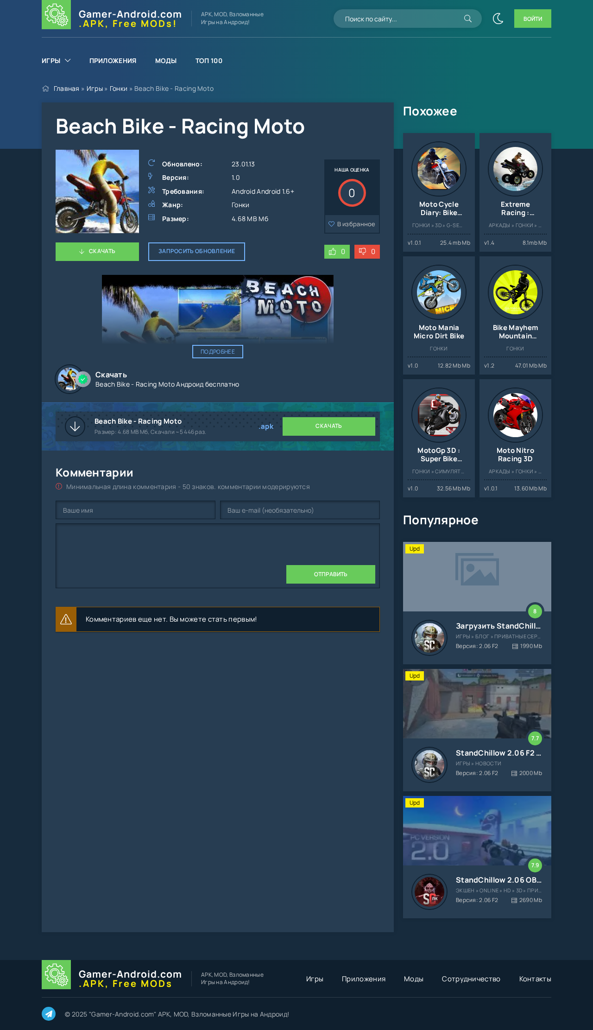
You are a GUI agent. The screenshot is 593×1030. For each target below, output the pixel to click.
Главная (67, 88)
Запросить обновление (196, 251)
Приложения (113, 60)
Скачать (102, 251)
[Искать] (468, 18)
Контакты (535, 979)
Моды (166, 60)
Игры (51, 60)
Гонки (119, 88)
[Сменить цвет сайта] (498, 18)
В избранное (356, 224)
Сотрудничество (471, 979)
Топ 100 (209, 60)
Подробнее (218, 352)
